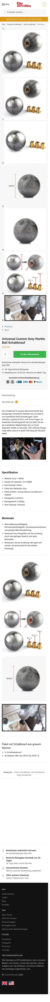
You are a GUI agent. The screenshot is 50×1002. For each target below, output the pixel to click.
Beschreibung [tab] (8, 395)
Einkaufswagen (9, 922)
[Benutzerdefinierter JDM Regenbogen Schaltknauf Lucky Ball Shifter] (36, 799)
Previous (8, 326)
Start (3, 24)
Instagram (6, 943)
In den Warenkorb (29, 354)
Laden (4, 897)
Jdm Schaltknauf (29, 24)
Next (6, 330)
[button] (44, 4)
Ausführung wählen (13, 842)
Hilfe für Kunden (9, 918)
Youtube (5, 950)
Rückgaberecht (9, 925)
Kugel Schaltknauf (24, 775)
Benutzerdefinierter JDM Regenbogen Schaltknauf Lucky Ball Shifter (36, 817)
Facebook (6, 939)
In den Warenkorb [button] (36, 842)
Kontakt (5, 904)
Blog (4, 901)
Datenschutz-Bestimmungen (15, 929)
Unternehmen (8, 894)
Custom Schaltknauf (14, 24)
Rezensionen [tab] (9, 402)
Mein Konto (7, 915)
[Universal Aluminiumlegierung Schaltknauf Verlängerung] (13, 799)
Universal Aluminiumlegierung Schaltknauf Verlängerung (13, 817)
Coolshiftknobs (11, 974)
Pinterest (6, 946)
